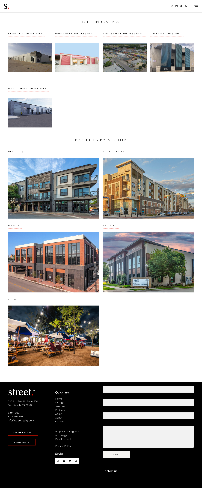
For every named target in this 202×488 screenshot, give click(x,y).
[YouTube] (185, 6)
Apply (58, 417)
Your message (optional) (115, 423)
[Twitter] (181, 6)
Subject (107, 410)
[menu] (195, 6)
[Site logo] (6, 6)
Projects (60, 410)
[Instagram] (172, 6)
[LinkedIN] (176, 6)
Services (60, 406)
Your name (108, 384)
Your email (108, 397)
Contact (60, 421)
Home (58, 398)
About (58, 413)
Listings (59, 402)
